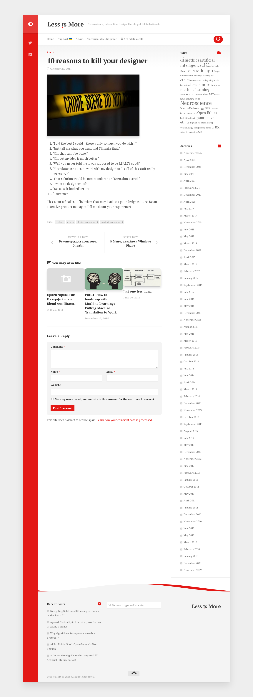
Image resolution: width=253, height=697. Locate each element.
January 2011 (191, 507)
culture (60, 222)
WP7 (200, 132)
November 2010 (193, 521)
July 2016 (189, 292)
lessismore (200, 84)
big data (215, 66)
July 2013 (189, 438)
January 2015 (191, 354)
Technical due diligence (102, 39)
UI (213, 127)
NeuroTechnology (192, 108)
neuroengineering (190, 98)
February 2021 (192, 187)
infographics (214, 80)
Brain (183, 71)
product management (112, 222)
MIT (211, 94)
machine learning (194, 89)
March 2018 (190, 243)
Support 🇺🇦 (65, 39)
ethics (185, 80)
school (204, 122)
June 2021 (189, 174)
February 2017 (192, 271)
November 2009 (193, 570)
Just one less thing (137, 291)
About (80, 39)
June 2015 (189, 333)
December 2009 (192, 563)
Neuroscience (196, 102)
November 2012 (193, 458)
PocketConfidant (187, 118)
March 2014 (190, 389)
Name (55, 371)
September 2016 (193, 285)
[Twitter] (30, 43)
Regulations (195, 122)
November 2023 (193, 153)
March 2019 (190, 215)
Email (110, 371)
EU (191, 80)
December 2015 (192, 313)
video (182, 132)
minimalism (201, 94)
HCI (200, 80)
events (196, 80)
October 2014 (191, 361)
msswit (217, 94)
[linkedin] (30, 55)
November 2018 (193, 222)
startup (210, 122)
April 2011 (189, 500)
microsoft (187, 94)
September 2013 (193, 424)
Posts (50, 52)
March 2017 (190, 264)
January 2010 (191, 556)
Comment (58, 346)
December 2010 (192, 514)
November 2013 (193, 410)
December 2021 (192, 167)
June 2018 (189, 229)
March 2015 (190, 340)
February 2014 (192, 396)
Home (50, 39)
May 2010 (189, 535)
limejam (215, 85)
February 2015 (192, 347)
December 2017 (192, 250)
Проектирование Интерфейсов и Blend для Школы (61, 299)
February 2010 (192, 549)
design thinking (203, 75)
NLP (207, 108)
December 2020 (192, 194)
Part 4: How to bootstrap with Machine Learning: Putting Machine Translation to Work (101, 303)
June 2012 (189, 466)
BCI (206, 64)
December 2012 (192, 452)
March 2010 (190, 542)
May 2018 (189, 236)
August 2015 (191, 326)
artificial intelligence (197, 62)
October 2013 (191, 417)
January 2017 (191, 278)
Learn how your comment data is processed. (124, 420)
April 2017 (189, 257)
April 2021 (189, 180)
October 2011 (191, 486)
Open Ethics (207, 112)
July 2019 (189, 208)
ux (217, 127)
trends (208, 127)
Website (56, 385)
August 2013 (191, 431)
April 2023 (189, 160)
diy (212, 75)
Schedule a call (133, 39)
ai (182, 59)
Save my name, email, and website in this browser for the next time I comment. (105, 399)
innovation (185, 85)
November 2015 (193, 319)
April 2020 (189, 201)
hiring (205, 80)
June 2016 (189, 299)
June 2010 (189, 528)
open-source (191, 113)
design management (87, 222)
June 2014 (189, 375)
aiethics (192, 60)
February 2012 (192, 472)
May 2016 (189, 306)
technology (186, 127)
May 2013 (189, 445)
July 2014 (189, 368)
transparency (199, 127)
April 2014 (189, 382)
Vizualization (192, 132)
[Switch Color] (30, 24)
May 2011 (189, 493)
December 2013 (192, 403)
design (70, 222)
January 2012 (191, 479)
